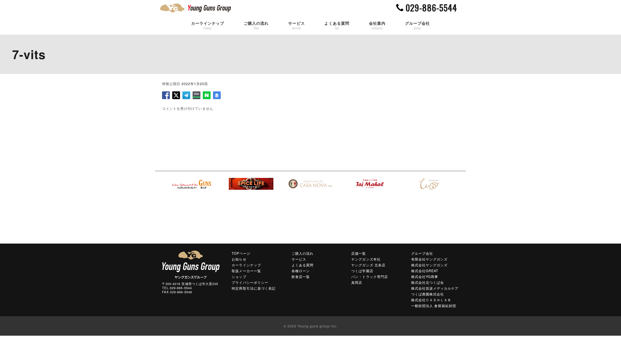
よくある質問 (336, 25)
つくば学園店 (362, 270)
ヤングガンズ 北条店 (368, 264)
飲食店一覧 (301, 276)
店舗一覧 (358, 253)
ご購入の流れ (256, 25)
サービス (296, 25)
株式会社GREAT (424, 270)
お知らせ (239, 259)
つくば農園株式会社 (427, 294)
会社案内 (377, 25)
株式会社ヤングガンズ (429, 264)
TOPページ (241, 253)
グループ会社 (417, 25)
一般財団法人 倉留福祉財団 (433, 305)
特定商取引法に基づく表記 (254, 288)
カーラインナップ (207, 25)
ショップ (239, 276)
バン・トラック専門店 (369, 276)
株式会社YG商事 (424, 276)
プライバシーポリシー (250, 282)
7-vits (29, 54)
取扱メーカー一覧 (246, 270)
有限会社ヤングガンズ (429, 259)
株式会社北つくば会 (427, 282)
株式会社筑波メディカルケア (435, 288)
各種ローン (301, 270)
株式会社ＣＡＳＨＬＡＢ (431, 299)
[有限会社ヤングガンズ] (191, 264)
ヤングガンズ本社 (365, 259)
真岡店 (356, 282)
